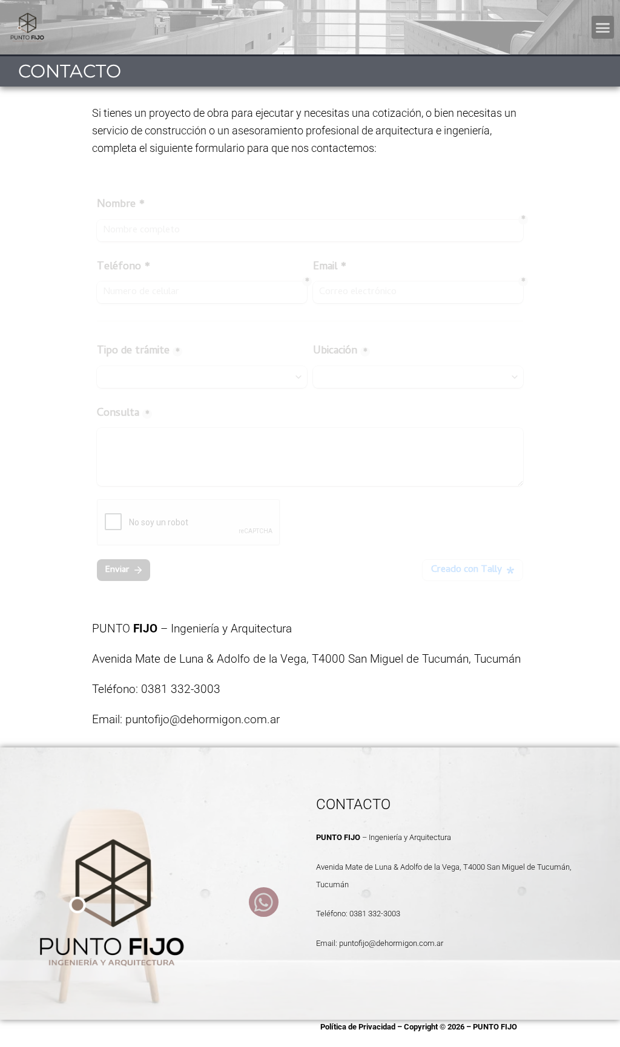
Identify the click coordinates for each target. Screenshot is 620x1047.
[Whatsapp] (264, 902)
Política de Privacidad (357, 1026)
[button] (603, 27)
